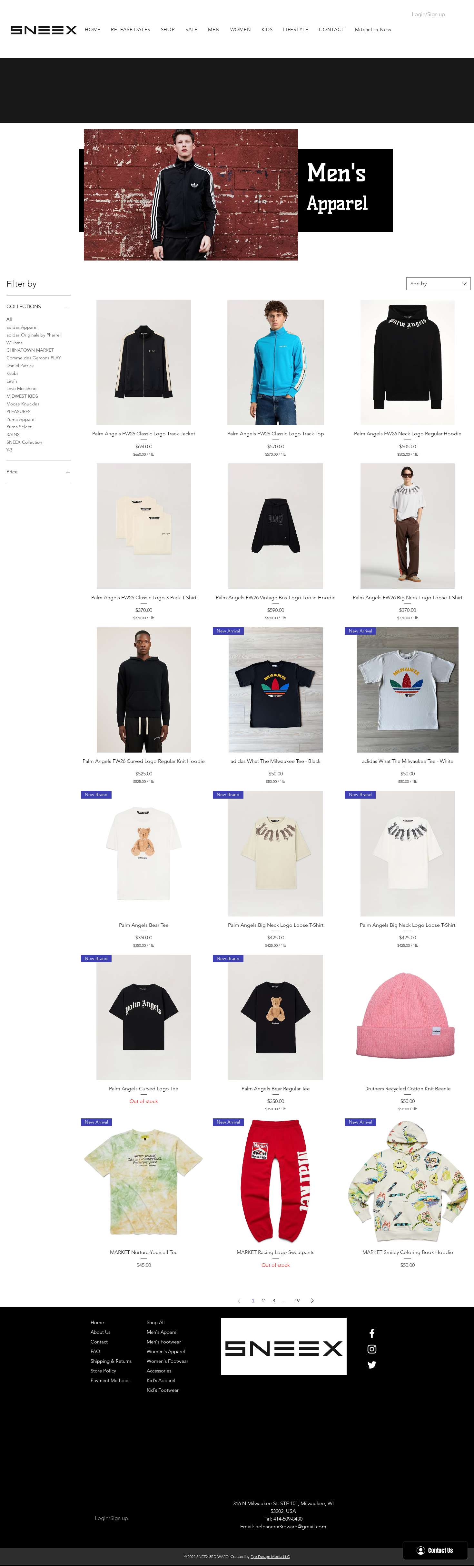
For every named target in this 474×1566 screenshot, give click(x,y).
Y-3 (9, 450)
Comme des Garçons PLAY (33, 358)
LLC (286, 1556)
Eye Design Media (266, 1556)
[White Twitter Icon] (372, 1365)
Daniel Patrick (20, 365)
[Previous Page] (239, 1300)
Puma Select (19, 427)
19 (297, 1300)
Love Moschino (21, 388)
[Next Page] (312, 1300)
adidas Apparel (21, 327)
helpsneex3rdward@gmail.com (290, 1526)
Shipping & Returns (111, 1361)
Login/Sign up (428, 14)
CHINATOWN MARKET (30, 350)
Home (97, 1322)
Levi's (11, 381)
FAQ (95, 1351)
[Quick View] (143, 362)
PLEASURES (18, 411)
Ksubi (12, 373)
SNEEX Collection (24, 442)
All (9, 319)
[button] (214, 29)
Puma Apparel (20, 419)
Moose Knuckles (22, 404)
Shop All (156, 1322)
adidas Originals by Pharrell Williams (34, 339)
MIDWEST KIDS (22, 396)
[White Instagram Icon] (372, 1349)
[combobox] (438, 283)
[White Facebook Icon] (372, 1333)
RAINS (13, 434)
